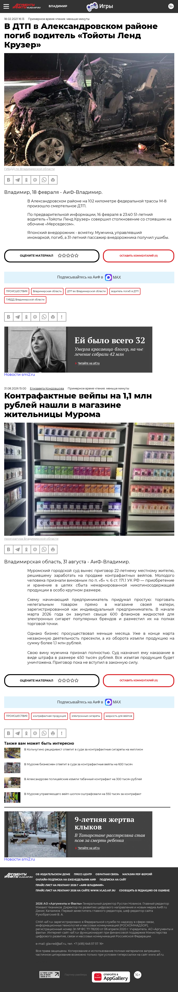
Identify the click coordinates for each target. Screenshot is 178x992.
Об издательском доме (53, 874)
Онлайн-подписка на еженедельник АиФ (66, 879)
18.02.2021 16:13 (14, 19)
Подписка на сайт (113, 879)
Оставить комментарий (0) (139, 255)
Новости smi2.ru (19, 374)
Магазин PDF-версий (137, 874)
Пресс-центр (83, 874)
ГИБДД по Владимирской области (29, 169)
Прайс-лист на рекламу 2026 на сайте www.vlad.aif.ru (75, 890)
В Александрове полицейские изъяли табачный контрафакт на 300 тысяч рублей (83, 779)
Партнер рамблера (76, 974)
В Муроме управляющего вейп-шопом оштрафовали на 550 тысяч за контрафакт (82, 794)
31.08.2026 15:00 (15, 388)
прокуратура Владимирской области (31, 538)
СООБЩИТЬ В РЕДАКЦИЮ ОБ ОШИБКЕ (144, 890)
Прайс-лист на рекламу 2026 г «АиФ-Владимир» (70, 885)
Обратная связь (107, 874)
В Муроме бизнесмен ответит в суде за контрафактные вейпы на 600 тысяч (78, 764)
